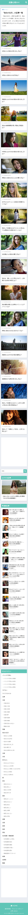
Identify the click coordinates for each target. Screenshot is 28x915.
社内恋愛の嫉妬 (8, 844)
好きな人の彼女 (8, 771)
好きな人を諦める (8, 774)
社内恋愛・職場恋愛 (8, 835)
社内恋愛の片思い (8, 847)
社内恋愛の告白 (8, 841)
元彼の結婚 (7, 717)
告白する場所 (7, 741)
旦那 (3, 822)
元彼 (3, 700)
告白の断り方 (7, 747)
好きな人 (4, 760)
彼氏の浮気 (7, 816)
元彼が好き (7, 703)
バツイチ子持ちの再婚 (10, 678)
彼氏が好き (7, 804)
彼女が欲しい (7, 787)
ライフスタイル (6, 693)
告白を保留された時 (9, 750)
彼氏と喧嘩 (7, 810)
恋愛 (3, 819)
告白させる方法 (8, 738)
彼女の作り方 (7, 792)
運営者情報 (8, 908)
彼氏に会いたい (8, 813)
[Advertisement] (14, 451)
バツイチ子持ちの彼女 (10, 684)
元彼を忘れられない (9, 723)
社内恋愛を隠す (8, 850)
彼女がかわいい (8, 784)
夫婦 (3, 753)
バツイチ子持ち (6, 675)
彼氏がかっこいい (8, 799)
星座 (3, 826)
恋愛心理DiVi (14, 2)
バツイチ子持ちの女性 (10, 681)
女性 (3, 756)
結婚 (3, 856)
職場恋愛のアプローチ (10, 853)
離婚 (3, 863)
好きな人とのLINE (8, 766)
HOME (15, 906)
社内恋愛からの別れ (9, 839)
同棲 (3, 729)
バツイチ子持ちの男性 (10, 687)
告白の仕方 (5, 732)
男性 (3, 832)
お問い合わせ (14, 911)
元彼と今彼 (7, 706)
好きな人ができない (9, 763)
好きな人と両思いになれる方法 (12, 768)
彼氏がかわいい (8, 801)
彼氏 (3, 795)
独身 (3, 829)
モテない (4, 690)
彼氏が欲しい (7, 807)
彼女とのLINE (7, 790)
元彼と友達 (7, 709)
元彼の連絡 (7, 720)
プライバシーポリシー (17, 908)
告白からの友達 (8, 735)
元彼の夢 (6, 714)
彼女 (3, 781)
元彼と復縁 (7, 712)
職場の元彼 (7, 726)
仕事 (3, 696)
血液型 (4, 859)
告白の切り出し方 (8, 744)
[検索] (25, 471)
